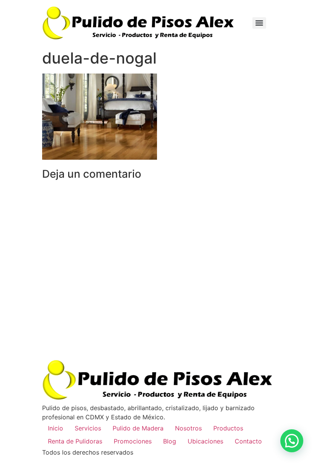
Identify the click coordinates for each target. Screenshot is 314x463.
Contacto (248, 441)
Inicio (55, 428)
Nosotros (188, 428)
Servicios (88, 428)
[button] (291, 440)
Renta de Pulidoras (75, 441)
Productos (228, 428)
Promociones (133, 441)
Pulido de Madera (138, 428)
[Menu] (259, 23)
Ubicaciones (205, 441)
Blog (169, 441)
